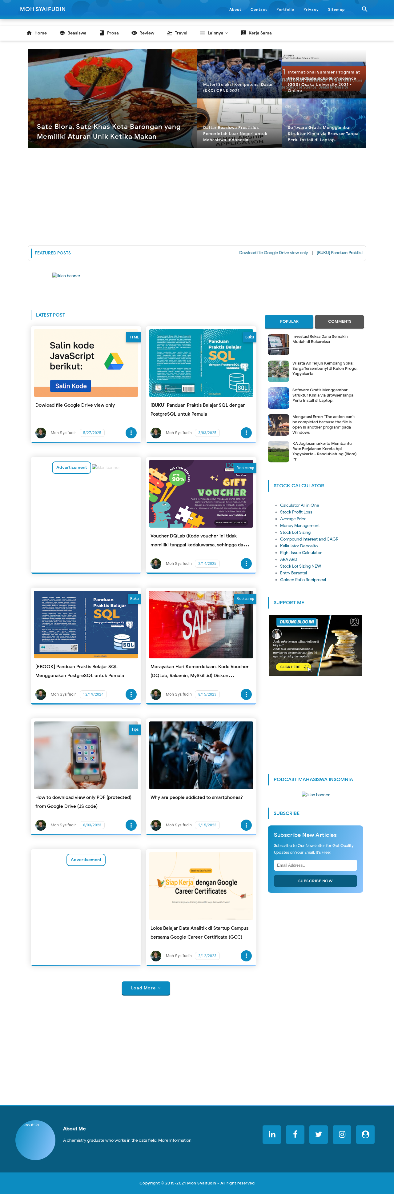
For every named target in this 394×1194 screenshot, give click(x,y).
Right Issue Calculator (301, 552)
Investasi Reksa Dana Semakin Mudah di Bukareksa (320, 339)
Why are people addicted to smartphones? (197, 797)
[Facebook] (295, 1134)
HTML (134, 337)
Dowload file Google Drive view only (249, 252)
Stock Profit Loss (296, 512)
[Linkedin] (272, 1134)
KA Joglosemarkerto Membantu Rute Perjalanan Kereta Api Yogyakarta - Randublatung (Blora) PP (324, 451)
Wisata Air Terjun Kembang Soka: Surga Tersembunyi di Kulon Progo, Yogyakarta (324, 368)
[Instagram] (342, 1134)
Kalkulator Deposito (299, 546)
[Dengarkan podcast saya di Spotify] (106, 467)
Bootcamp (245, 468)
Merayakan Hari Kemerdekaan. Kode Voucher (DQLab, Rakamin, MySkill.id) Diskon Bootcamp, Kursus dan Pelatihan (200, 675)
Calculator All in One (299, 505)
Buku (249, 337)
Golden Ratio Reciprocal (303, 579)
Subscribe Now (315, 881)
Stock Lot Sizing (295, 532)
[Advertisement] (197, 195)
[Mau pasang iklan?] (197, 286)
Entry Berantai (293, 573)
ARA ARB (288, 559)
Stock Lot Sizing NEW (300, 566)
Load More (143, 988)
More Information (174, 1140)
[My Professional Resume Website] (365, 1134)
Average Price (293, 518)
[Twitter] (318, 1134)
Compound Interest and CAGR (309, 539)
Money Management (300, 525)
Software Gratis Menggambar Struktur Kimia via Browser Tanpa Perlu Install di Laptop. (322, 395)
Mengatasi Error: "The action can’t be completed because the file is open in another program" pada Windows (323, 424)
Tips (135, 729)
